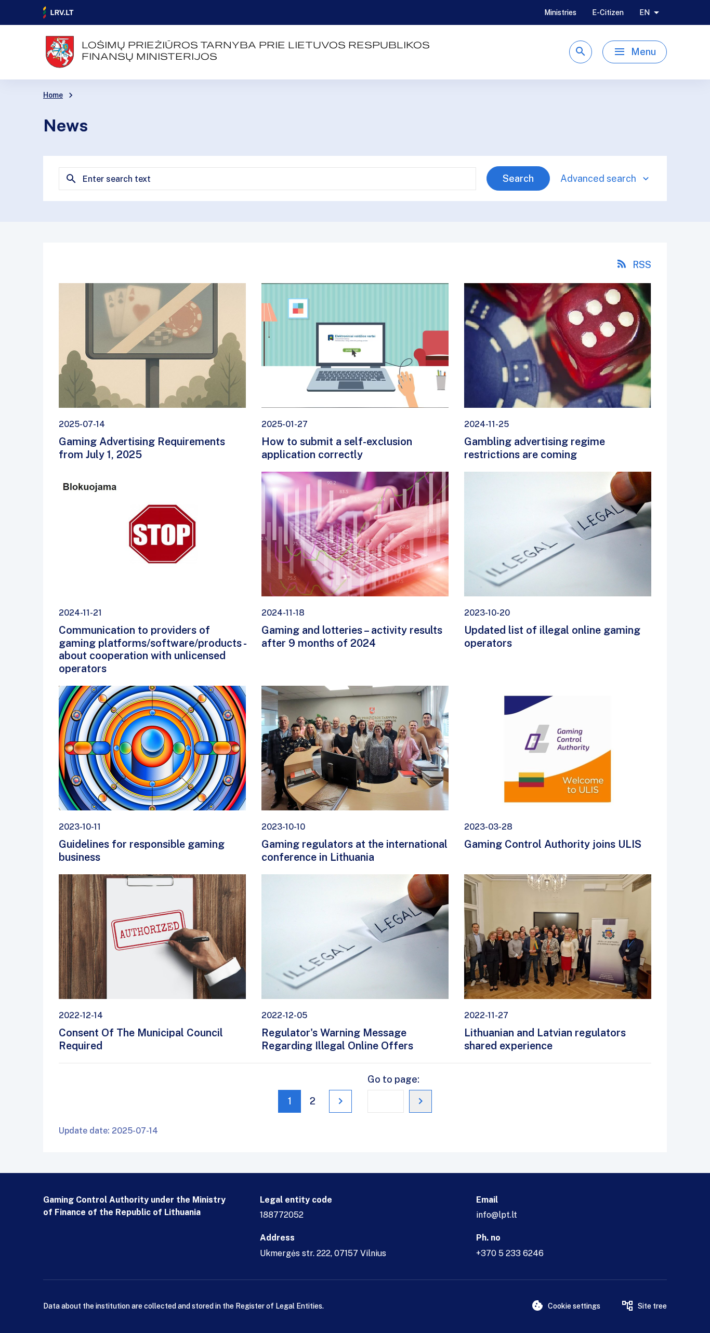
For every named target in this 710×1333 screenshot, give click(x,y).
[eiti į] (420, 1101)
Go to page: (393, 1079)
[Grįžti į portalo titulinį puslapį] (58, 12)
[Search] (580, 52)
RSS (642, 264)
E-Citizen (608, 12)
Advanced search (598, 178)
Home (53, 95)
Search (518, 178)
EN (644, 12)
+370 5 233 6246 (510, 1253)
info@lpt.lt (496, 1215)
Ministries (560, 12)
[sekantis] (340, 1101)
